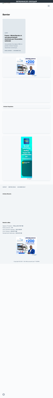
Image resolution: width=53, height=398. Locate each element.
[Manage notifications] (3, 394)
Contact (5, 187)
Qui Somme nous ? (21, 187)
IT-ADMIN (36, 261)
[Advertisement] (26, 92)
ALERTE (6, 32)
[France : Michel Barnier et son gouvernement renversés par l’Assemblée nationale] (14, 24)
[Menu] (48, 6)
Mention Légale (12, 187)
